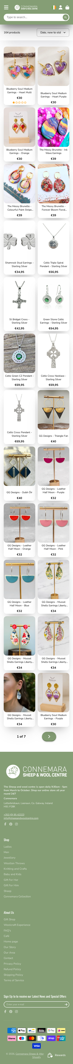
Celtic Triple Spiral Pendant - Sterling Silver (53, 247)
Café (6, 936)
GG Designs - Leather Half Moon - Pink (53, 530)
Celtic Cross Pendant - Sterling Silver (19, 417)
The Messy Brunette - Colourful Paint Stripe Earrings (19, 191)
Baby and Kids (12, 874)
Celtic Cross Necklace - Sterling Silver (53, 361)
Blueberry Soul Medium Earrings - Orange (19, 134)
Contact (8, 958)
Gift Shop (9, 919)
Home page (11, 941)
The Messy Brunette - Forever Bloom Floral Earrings (53, 191)
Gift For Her (11, 880)
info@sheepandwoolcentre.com (21, 818)
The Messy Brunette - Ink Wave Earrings (53, 134)
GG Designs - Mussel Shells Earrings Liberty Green (53, 587)
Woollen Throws (14, 863)
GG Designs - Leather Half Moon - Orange (19, 530)
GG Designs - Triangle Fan (53, 417)
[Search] (66, 17)
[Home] (26, 7)
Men (6, 852)
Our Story (10, 947)
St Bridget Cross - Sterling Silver (19, 304)
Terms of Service (14, 980)
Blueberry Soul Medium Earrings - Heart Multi (19, 76)
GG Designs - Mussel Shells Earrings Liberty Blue (19, 700)
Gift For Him (11, 885)
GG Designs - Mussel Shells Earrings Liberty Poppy (19, 643)
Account (60, 7)
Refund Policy (12, 969)
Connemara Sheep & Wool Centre (34, 1054)
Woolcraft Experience (17, 925)
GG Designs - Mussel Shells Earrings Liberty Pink (53, 643)
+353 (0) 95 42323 (14, 814)
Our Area (9, 952)
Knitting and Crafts (15, 869)
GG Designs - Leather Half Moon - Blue (19, 587)
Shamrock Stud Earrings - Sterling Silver (19, 247)
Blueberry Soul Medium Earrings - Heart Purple (53, 76)
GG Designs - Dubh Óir (19, 474)
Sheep (7, 891)
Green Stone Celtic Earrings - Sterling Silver (53, 304)
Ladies (8, 846)
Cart (67, 7)
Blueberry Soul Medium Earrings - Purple (53, 700)
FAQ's (7, 930)
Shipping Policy (13, 975)
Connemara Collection (17, 896)
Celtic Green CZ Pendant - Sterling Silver (19, 361)
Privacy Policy (12, 964)
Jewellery (9, 857)
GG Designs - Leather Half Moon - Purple (53, 474)
